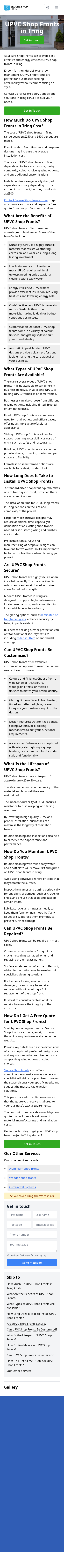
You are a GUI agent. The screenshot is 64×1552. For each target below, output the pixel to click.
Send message (32, 1263)
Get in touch (32, 40)
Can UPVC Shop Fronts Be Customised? (32, 1329)
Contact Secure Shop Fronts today (26, 200)
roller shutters (25, 638)
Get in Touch (32, 110)
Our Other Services (19, 1371)
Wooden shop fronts (22, 1178)
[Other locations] (47, 7)
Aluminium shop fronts (24, 1168)
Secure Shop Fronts (16, 1070)
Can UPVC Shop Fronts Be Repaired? (30, 1355)
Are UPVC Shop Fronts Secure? (26, 1324)
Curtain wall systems (22, 1187)
